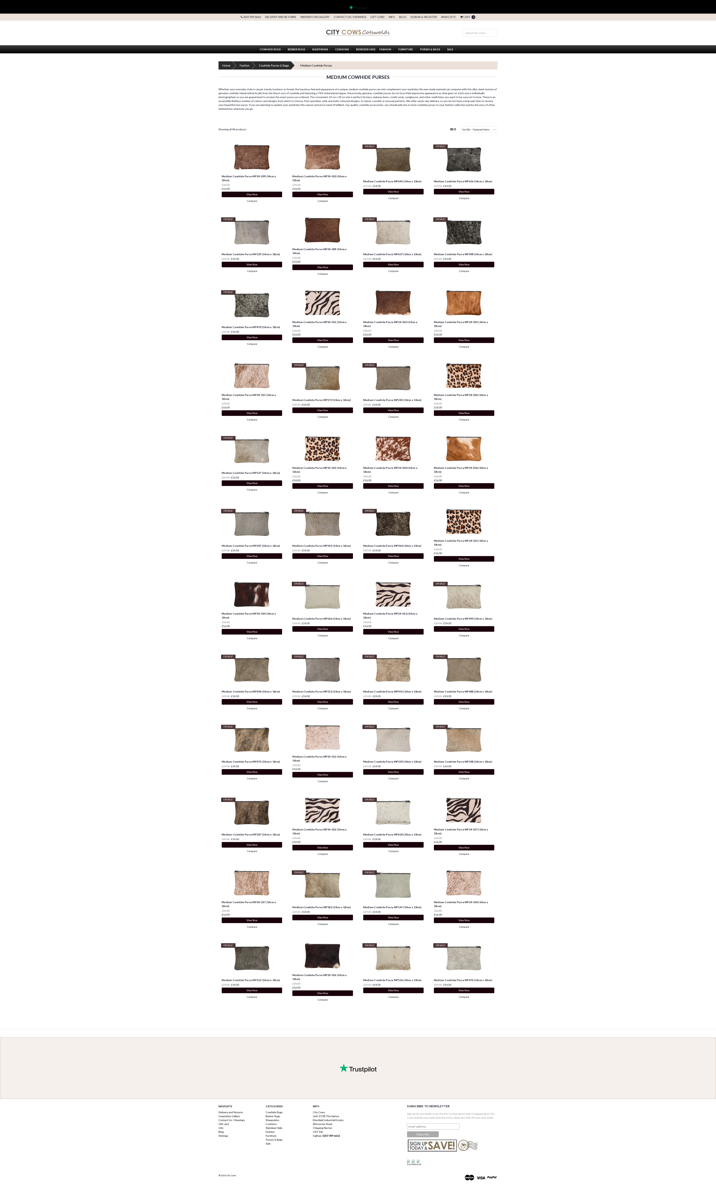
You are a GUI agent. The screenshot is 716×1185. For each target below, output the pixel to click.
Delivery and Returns (280, 16)
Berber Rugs (297, 49)
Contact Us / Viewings (350, 16)
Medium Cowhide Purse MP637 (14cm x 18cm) (392, 254)
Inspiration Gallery (314, 16)
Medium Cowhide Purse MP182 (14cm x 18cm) (321, 907)
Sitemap (223, 1135)
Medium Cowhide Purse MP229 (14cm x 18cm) (251, 254)
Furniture (406, 49)
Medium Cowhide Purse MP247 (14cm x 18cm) (251, 834)
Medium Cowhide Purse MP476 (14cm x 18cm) (463, 980)
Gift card (377, 16)
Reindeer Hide (366, 49)
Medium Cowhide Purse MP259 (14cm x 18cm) (392, 761)
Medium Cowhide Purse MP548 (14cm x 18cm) (463, 761)
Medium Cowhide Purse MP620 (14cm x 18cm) (392, 834)
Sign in (415, 16)
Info (392, 16)
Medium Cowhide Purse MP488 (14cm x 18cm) (463, 691)
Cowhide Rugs (270, 49)
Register (430, 16)
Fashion (385, 49)
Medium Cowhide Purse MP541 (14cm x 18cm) (321, 545)
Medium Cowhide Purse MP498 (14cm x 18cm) (463, 254)
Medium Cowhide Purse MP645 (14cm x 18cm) (392, 181)
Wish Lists (448, 16)
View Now (251, 194)
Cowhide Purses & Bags (274, 65)
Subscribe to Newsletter (428, 1106)
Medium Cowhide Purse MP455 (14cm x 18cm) (392, 691)
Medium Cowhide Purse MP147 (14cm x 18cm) (392, 907)
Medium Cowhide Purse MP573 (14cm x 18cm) (321, 400)
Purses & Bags (430, 49)
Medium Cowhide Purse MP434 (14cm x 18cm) (251, 691)
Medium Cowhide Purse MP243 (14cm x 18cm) (392, 400)
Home (226, 65)
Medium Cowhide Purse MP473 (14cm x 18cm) (251, 761)
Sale (450, 49)
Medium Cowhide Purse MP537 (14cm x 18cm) (251, 472)
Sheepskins (320, 49)
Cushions (342, 49)
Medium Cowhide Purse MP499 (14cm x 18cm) (463, 618)
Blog (402, 16)
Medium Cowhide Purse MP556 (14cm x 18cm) (392, 980)
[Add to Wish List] (280, 152)
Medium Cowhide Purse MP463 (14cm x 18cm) (392, 545)
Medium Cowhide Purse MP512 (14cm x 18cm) (251, 980)
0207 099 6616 (252, 16)
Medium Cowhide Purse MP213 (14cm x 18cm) (321, 691)
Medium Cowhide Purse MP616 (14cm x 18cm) (463, 181)
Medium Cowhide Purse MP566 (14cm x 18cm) (321, 618)
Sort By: (466, 129)
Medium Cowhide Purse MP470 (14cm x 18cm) (251, 327)
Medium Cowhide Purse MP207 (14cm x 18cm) (251, 545)
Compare (252, 201)
